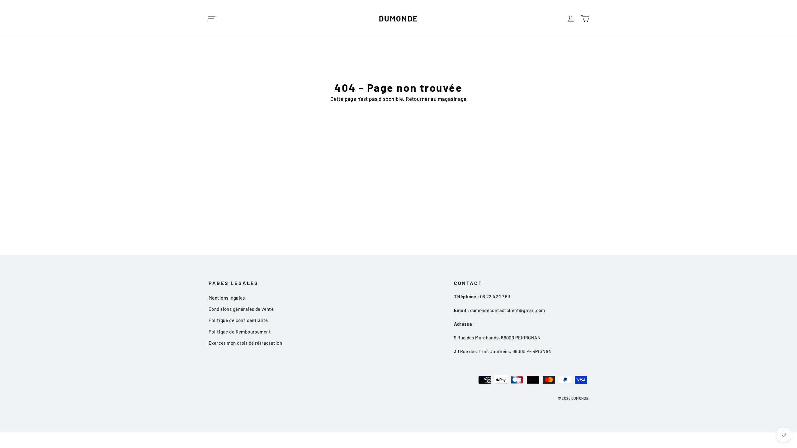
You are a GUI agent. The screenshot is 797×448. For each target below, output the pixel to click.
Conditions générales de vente (241, 309)
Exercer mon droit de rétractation (245, 343)
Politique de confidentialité (238, 320)
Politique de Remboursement (240, 331)
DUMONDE (398, 18)
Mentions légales (227, 298)
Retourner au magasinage (436, 99)
